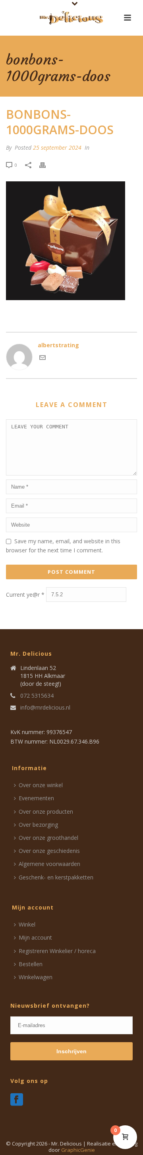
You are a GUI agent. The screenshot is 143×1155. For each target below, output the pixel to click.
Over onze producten (46, 811)
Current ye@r (25, 594)
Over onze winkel (41, 785)
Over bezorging (38, 824)
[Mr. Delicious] (71, 18)
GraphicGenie (78, 1149)
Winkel (27, 924)
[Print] (46, 164)
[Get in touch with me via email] (42, 358)
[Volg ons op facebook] (16, 1100)
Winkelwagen (35, 977)
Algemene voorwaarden (49, 864)
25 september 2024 (57, 147)
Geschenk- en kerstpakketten (56, 877)
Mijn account (35, 937)
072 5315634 (37, 695)
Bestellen (31, 964)
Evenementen (36, 798)
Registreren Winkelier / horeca (57, 951)
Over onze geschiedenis (49, 850)
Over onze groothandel (48, 837)
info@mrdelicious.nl (45, 707)
